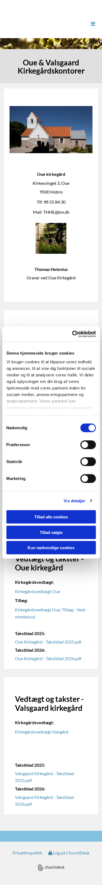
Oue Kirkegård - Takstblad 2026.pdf (48, 658)
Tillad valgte (51, 532)
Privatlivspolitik (27, 852)
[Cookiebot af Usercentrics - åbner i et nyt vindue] (73, 333)
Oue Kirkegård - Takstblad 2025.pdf (48, 641)
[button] (87, 24)
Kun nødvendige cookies (51, 547)
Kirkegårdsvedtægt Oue (37, 591)
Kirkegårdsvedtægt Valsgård (41, 731)
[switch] (88, 444)
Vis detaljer (74, 500)
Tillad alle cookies (51, 517)
